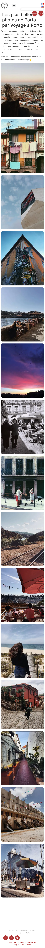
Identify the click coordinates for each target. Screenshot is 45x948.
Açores (41, 13)
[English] (42, 7)
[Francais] (42, 4)
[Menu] (14, 5)
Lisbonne (34, 13)
